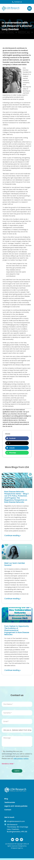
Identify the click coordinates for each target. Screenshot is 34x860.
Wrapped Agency (17, 848)
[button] (29, 8)
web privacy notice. (21, 758)
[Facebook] (17, 839)
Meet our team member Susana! (14, 564)
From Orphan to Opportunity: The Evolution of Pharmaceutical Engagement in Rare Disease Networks (16, 630)
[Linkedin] (21, 839)
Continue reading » (12, 535)
